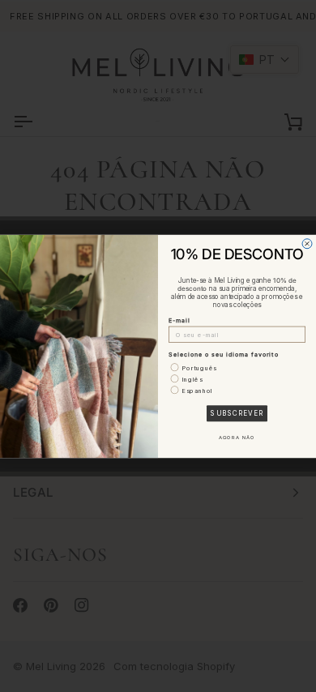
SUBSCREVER (237, 413)
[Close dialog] (307, 243)
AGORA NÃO (237, 437)
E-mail (179, 320)
